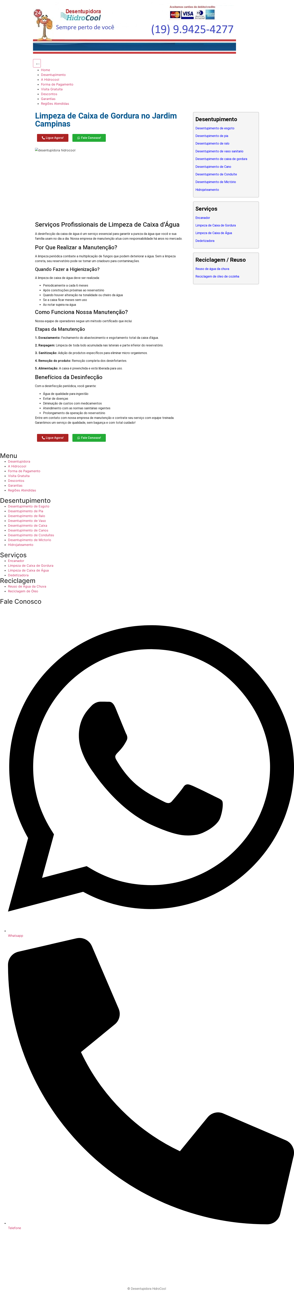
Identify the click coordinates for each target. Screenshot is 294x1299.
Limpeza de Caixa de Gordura (215, 225)
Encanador (202, 218)
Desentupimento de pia (211, 136)
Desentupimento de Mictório (215, 182)
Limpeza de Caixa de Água (213, 233)
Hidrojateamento (207, 190)
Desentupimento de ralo (212, 143)
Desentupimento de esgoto (214, 128)
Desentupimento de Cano (213, 167)
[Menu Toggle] (37, 63)
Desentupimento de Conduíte (216, 174)
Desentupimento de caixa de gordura (221, 159)
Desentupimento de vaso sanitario (219, 151)
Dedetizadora (204, 241)
